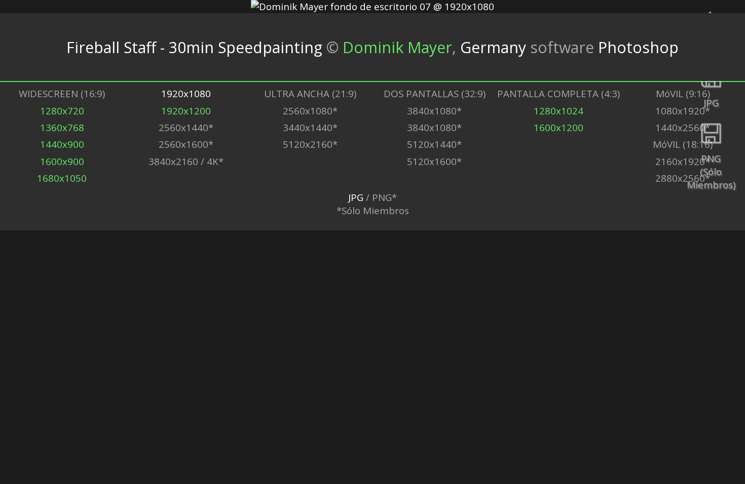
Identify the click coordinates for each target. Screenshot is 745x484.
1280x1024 (558, 110)
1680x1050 (62, 178)
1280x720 (62, 110)
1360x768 (62, 127)
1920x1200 (186, 110)
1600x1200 (558, 127)
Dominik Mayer (397, 47)
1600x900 (62, 161)
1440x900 (62, 144)
